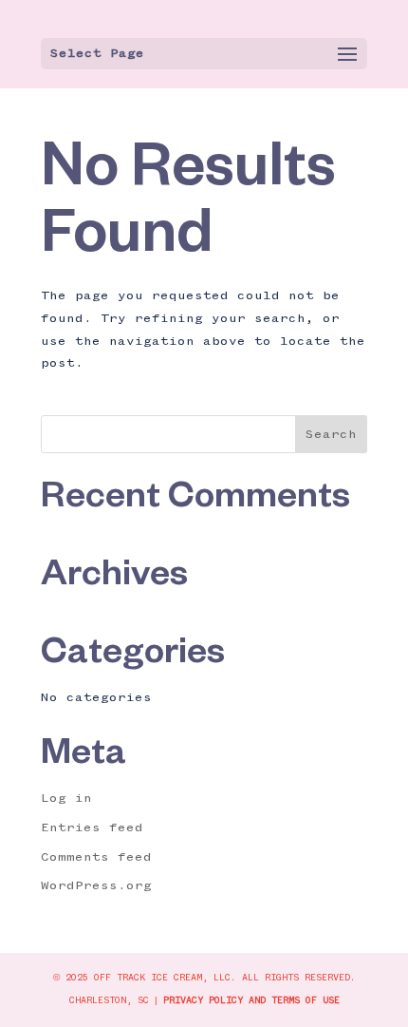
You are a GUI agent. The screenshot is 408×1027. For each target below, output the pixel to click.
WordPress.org (96, 885)
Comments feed (96, 857)
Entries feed (92, 827)
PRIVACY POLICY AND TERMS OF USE (251, 1000)
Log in (66, 798)
